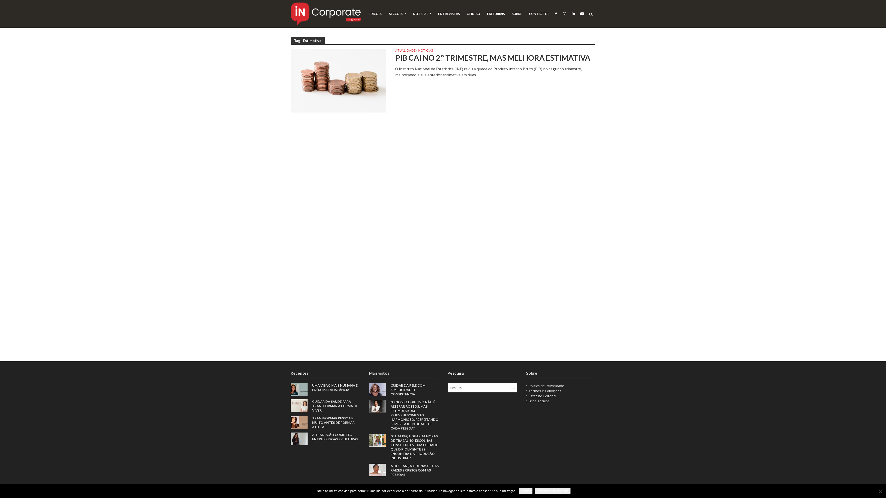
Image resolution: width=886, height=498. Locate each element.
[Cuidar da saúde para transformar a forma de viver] (299, 405)
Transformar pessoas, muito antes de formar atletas (333, 422)
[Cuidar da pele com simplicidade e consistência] (377, 389)
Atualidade (405, 51)
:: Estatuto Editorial (541, 396)
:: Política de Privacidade (545, 385)
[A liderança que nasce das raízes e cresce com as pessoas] (377, 469)
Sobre (517, 14)
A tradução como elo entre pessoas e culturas (335, 437)
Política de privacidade (553, 491)
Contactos (539, 14)
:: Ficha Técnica (537, 401)
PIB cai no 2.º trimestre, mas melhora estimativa (492, 57)
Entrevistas (449, 14)
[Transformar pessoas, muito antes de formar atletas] (299, 421)
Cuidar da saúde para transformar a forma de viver (335, 406)
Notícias (420, 14)
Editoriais (496, 14)
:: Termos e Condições (543, 390)
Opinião (473, 14)
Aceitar (526, 491)
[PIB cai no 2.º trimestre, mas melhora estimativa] (338, 80)
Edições (375, 14)
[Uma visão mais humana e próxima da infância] (299, 389)
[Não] (880, 491)
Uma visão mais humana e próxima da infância (335, 387)
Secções (396, 14)
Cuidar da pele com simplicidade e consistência (408, 389)
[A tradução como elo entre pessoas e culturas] (299, 438)
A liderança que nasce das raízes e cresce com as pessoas (415, 470)
